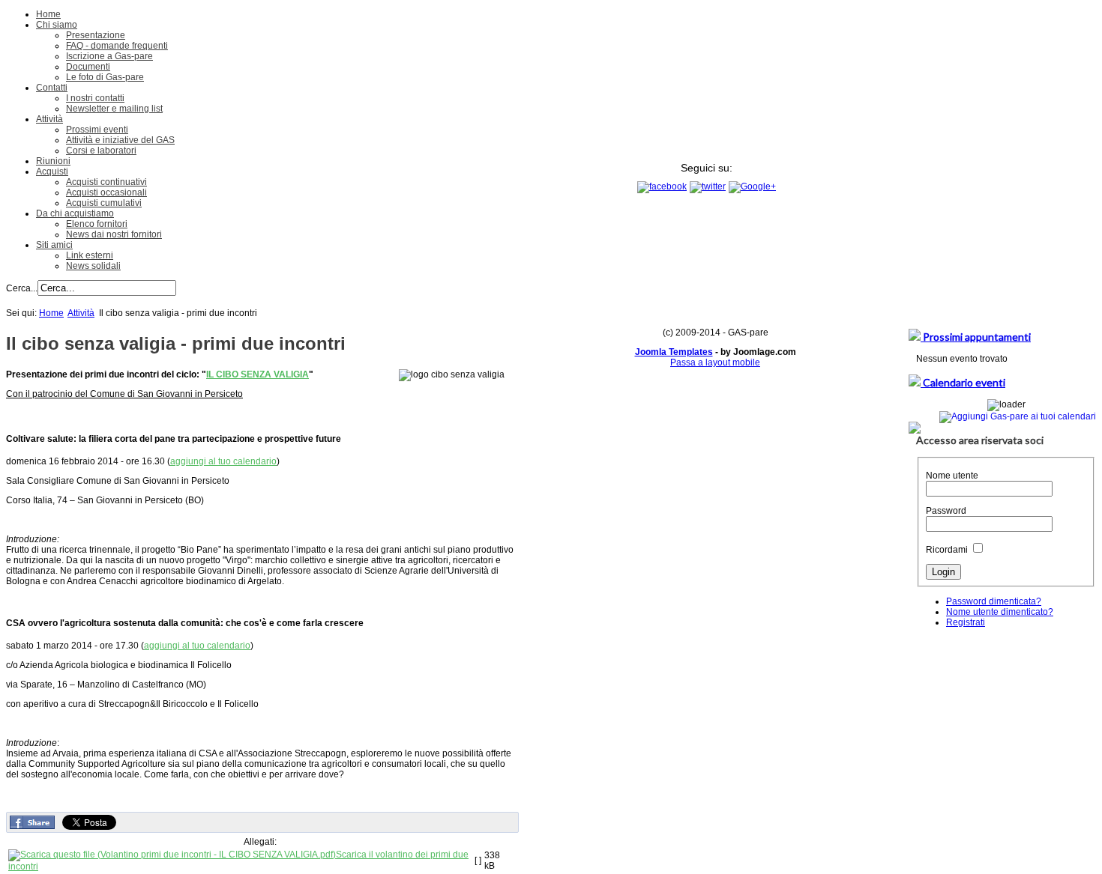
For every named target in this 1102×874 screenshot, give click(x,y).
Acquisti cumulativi (104, 203)
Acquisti (52, 171)
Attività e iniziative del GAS (120, 140)
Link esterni (89, 255)
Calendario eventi (963, 382)
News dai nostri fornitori (114, 234)
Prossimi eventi (97, 129)
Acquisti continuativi (106, 182)
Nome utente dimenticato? (999, 612)
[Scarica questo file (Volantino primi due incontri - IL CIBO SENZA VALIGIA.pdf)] (172, 854)
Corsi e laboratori (101, 150)
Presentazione (95, 35)
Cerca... (21, 288)
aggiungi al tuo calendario (223, 461)
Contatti (51, 87)
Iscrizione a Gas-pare (109, 56)
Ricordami (947, 549)
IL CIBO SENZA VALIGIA (257, 374)
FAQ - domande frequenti (117, 45)
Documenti (88, 66)
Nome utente (952, 475)
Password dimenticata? (993, 601)
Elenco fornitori (96, 224)
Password (946, 511)
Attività (49, 119)
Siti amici (54, 245)
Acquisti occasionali (106, 192)
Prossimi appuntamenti (976, 336)
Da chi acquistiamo (75, 213)
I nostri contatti (95, 98)
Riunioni (53, 161)
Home (48, 14)
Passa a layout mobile (715, 362)
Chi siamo (56, 24)
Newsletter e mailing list (114, 108)
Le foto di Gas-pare (105, 77)
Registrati (965, 622)
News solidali (93, 266)
